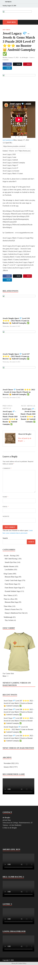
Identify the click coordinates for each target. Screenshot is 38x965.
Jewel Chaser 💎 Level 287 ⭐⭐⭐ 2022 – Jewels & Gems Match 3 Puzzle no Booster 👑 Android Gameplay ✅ (19, 703)
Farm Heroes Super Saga (13, 588)
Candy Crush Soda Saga (13, 580)
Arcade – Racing (9, 555)
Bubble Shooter (9, 566)
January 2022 (8, 767)
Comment (7, 468)
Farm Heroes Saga (11, 584)
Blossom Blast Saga (11, 577)
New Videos (6, 29)
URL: (10, 143)
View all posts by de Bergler (24, 439)
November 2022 (9, 763)
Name (5, 497)
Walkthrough (8, 617)
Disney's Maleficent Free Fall (14, 613)
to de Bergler (12, 828)
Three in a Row (9, 599)
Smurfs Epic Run (10, 562)
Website (6, 516)
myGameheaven (8, 140)
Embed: (5, 151)
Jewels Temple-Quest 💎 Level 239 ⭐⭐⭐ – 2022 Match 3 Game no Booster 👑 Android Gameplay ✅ (16, 320)
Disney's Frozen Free (12, 609)
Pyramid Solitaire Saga (12, 591)
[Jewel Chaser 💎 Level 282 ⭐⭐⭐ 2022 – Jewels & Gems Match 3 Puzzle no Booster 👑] (19, 377)
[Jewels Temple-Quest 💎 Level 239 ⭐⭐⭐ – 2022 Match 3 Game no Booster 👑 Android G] (19, 306)
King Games (8, 574)
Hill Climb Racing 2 (11, 559)
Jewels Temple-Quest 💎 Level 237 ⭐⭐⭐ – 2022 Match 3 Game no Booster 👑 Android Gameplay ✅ (16, 356)
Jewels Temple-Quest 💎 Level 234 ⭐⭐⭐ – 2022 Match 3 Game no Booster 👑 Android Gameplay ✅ (18, 729)
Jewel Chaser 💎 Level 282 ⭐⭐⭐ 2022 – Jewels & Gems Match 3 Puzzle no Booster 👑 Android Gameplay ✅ (19, 392)
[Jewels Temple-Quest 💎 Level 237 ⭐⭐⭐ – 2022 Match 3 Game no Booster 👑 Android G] (19, 341)
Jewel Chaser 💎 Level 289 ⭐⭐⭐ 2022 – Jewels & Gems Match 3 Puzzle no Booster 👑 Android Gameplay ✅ (19, 720)
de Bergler (25, 57)
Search (5, 538)
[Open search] (32, 22)
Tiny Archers (9, 620)
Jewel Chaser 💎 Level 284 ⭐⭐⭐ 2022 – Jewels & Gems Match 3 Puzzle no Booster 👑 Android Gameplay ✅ (19, 738)
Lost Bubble (9, 569)
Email (6, 506)
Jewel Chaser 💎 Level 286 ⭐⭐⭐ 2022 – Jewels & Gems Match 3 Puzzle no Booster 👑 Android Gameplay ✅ (19, 711)
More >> (6, 676)
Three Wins (7, 606)
